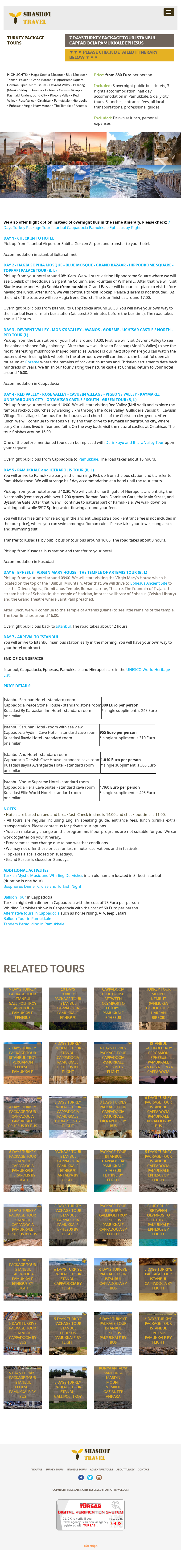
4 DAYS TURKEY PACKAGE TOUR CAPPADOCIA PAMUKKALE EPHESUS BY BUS (22, 1116)
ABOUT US (36, 1470)
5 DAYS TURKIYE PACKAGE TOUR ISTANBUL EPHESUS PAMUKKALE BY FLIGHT (68, 1330)
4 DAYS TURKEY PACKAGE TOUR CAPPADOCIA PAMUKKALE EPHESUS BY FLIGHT (113, 1060)
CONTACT (143, 1470)
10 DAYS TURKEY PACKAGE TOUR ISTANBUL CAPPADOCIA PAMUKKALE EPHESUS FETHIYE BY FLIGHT (113, 1161)
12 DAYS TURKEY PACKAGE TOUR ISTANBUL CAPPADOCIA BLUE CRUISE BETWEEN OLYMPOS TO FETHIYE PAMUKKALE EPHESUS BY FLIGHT (158, 1208)
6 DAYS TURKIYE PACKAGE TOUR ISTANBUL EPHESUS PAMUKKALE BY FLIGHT (158, 1330)
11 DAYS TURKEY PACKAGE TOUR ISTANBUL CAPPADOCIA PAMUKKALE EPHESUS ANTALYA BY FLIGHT (67, 1161)
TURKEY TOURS (55, 1470)
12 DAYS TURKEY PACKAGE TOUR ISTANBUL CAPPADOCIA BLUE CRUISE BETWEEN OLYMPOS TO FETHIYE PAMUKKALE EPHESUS (113, 994)
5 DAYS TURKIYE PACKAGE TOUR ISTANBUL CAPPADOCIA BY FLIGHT (158, 1279)
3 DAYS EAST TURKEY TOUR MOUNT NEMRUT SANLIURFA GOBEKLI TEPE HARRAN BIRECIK (158, 1001)
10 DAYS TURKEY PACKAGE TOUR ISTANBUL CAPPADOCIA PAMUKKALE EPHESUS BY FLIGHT (22, 1272)
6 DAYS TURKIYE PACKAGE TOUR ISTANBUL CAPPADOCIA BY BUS (113, 1279)
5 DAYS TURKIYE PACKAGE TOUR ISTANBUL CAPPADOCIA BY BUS (23, 1333)
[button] (13, 165)
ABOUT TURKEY (125, 1470)
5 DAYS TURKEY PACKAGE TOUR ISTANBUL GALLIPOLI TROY (68, 1389)
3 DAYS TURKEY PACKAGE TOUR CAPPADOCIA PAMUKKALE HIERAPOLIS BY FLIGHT (67, 1114)
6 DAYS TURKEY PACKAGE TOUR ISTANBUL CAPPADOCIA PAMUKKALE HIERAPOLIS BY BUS (158, 1112)
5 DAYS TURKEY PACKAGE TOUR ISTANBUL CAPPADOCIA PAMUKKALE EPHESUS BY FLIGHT (158, 1166)
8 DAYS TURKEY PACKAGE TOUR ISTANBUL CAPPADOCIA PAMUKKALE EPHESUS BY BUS (22, 1222)
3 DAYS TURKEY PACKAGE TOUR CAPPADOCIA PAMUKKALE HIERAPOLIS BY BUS (113, 1114)
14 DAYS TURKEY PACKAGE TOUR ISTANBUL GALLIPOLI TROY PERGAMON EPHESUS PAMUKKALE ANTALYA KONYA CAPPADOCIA (158, 1051)
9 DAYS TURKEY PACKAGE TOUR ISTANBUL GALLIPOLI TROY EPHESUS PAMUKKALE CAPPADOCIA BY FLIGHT (113, 1218)
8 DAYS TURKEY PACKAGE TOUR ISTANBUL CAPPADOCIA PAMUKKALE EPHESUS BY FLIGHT (67, 1220)
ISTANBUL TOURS (77, 1470)
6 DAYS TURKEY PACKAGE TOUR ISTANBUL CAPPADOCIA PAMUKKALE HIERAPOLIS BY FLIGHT (22, 1166)
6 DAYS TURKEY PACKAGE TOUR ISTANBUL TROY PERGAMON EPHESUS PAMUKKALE (22, 1060)
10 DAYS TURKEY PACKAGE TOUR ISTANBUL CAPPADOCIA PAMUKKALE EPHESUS (67, 1004)
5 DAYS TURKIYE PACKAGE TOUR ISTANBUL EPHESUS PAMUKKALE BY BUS (113, 1330)
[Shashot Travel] (27, 18)
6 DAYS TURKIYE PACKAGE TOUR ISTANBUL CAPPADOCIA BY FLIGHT (68, 1279)
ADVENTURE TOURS (101, 1470)
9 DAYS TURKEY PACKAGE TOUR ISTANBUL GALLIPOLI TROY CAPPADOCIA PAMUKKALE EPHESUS (23, 1004)
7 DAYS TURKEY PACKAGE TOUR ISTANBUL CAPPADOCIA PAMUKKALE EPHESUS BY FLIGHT (67, 1058)
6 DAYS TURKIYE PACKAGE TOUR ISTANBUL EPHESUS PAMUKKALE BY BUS (23, 1384)
